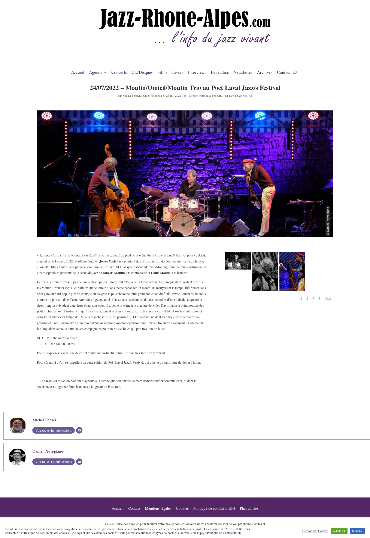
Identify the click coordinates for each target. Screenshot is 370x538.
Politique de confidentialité (214, 509)
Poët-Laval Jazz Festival (237, 95)
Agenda (95, 73)
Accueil (77, 73)
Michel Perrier (131, 95)
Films (162, 73)
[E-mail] (79, 430)
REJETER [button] (357, 530)
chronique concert (210, 95)
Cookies (182, 509)
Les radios (220, 73)
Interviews (197, 73)
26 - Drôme (191, 95)
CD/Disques (142, 73)
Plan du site (249, 509)
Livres (177, 73)
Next (327, 298)
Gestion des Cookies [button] (315, 531)
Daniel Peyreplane (153, 95)
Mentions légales (158, 509)
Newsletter (243, 73)
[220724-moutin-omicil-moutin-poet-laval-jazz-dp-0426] (265, 291)
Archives (264, 73)
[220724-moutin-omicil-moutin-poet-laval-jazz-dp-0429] (292, 291)
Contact (284, 73)
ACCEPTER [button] (339, 530)
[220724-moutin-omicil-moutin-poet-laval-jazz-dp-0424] (238, 269)
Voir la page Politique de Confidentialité (216, 533)
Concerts (119, 73)
